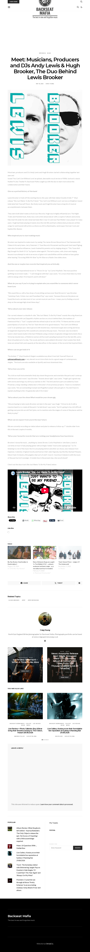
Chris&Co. (49, 944)
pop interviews (34, 600)
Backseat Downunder (17, 723)
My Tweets (53, 823)
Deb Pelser (59, 736)
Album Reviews (23, 657)
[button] (81, 7)
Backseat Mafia (19, 916)
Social (52, 830)
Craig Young (50, 83)
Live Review (37, 723)
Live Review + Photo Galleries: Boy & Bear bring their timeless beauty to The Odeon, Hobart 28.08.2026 (25, 731)
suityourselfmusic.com (16, 359)
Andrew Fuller (19, 736)
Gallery (28, 723)
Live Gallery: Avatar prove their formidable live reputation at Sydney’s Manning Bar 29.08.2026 (64, 731)
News (67, 651)
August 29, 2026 (70, 736)
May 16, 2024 (40, 83)
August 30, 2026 (31, 736)
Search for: (53, 844)
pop (24, 600)
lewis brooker (14, 600)
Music (49, 53)
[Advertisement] (45, 31)
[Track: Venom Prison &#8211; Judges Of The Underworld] (70, 552)
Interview (42, 53)
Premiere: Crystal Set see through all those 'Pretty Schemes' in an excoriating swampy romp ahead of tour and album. (28, 885)
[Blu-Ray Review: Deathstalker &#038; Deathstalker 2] (19, 552)
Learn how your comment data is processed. (56, 804)
